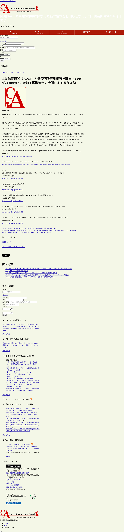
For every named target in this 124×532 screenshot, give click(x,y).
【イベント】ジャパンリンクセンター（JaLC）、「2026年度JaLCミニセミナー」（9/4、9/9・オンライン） (21, 374)
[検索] (3, 294)
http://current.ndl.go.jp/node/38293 (12, 223)
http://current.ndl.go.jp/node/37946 (12, 201)
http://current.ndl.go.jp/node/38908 (12, 212)
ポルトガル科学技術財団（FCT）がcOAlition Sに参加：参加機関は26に (29, 277)
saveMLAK (10, 456)
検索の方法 (10, 483)
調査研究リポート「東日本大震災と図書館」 (21, 446)
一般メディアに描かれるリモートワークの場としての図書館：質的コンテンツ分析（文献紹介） (22, 364)
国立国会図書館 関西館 (14, 487)
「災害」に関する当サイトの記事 (18, 444)
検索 (2, 60)
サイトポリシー (11, 481)
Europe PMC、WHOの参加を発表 (16, 271)
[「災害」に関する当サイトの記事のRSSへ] (32, 444)
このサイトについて (13, 479)
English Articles (111, 32)
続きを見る (6, 334)
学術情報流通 (41, 228)
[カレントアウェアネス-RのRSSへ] (31, 399)
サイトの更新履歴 (12, 485)
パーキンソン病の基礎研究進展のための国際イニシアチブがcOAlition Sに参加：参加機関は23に (38, 269)
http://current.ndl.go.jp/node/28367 (12, 178)
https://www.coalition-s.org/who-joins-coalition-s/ (17, 156)
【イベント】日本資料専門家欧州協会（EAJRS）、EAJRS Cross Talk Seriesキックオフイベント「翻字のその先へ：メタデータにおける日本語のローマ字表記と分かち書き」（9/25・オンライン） (22, 382)
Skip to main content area (8, 1)
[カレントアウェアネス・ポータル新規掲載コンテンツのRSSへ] (19, 471)
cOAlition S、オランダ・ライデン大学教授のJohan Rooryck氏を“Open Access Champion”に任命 (37, 275)
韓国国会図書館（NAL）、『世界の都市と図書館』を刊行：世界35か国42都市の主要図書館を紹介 (22, 425)
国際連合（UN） (52, 228)
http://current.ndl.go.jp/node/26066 (12, 190)
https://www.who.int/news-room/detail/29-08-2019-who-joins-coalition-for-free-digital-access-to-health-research (36, 164)
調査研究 (86, 32)
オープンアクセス (25, 228)
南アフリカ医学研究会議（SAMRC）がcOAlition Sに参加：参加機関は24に (31, 273)
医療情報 (34, 228)
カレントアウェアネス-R (10, 228)
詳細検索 (3, 41)
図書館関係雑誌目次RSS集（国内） (18, 473)
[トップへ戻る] (1, 531)
